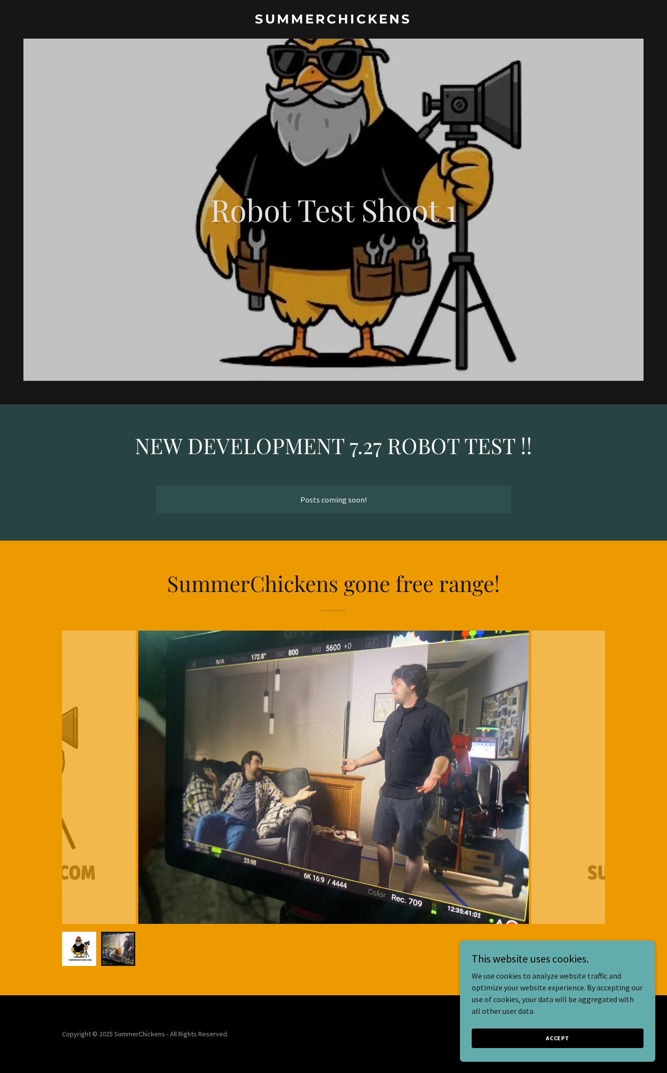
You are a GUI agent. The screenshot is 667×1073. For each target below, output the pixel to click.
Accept (557, 1038)
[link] (333, 20)
